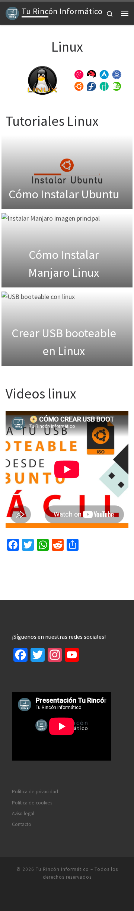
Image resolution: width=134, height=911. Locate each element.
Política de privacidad (35, 791)
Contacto (21, 824)
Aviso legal (23, 813)
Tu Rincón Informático (62, 869)
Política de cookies (32, 803)
